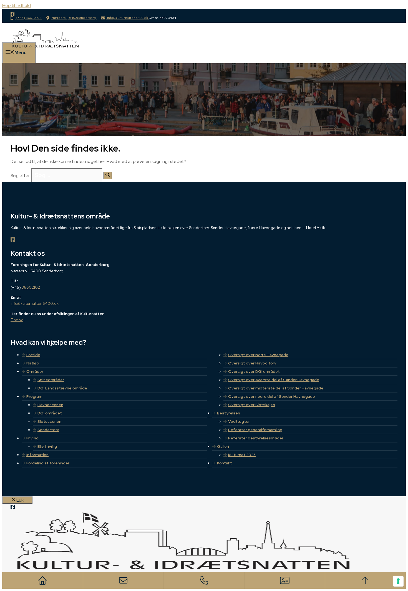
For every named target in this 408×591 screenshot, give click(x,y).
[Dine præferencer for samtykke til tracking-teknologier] (398, 581)
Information (37, 454)
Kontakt (224, 463)
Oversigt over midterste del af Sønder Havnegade (275, 388)
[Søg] (107, 175)
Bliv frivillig (47, 446)
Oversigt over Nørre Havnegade (258, 354)
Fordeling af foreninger (47, 463)
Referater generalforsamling (255, 429)
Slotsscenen (49, 421)
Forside (33, 354)
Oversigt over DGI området (254, 371)
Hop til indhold (16, 5)
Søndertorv (48, 429)
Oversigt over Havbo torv (252, 363)
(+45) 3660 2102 (28, 18)
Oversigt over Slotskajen (251, 404)
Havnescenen (50, 404)
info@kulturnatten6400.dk (127, 18)
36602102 (31, 287)
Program (34, 396)
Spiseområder (50, 379)
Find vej (17, 319)
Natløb (32, 363)
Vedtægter (239, 421)
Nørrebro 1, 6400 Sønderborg (74, 18)
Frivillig (32, 438)
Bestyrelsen (228, 413)
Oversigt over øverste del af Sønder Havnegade (273, 379)
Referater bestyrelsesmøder (255, 438)
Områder (34, 371)
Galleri (223, 446)
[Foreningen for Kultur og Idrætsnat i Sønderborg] (45, 52)
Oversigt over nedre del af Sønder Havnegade (271, 396)
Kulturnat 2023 (242, 454)
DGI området (49, 413)
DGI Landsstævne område (62, 388)
